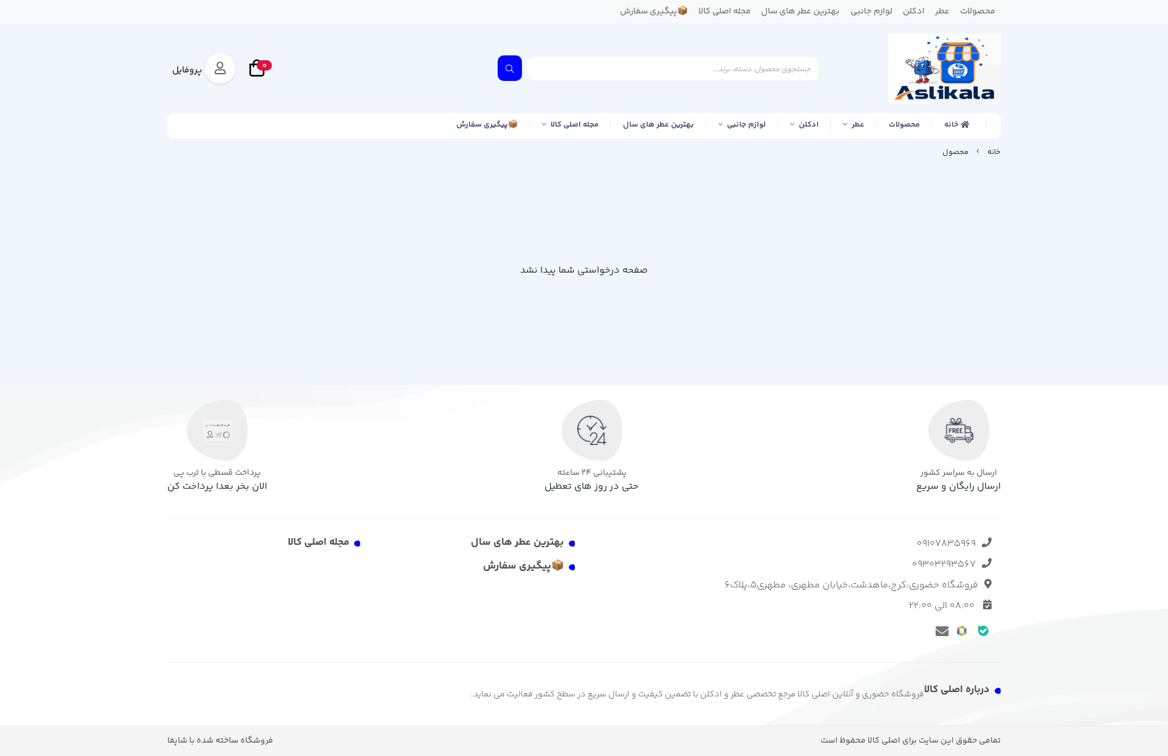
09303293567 (944, 564)
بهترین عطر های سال (658, 125)
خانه (952, 125)
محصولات (904, 125)
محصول (955, 152)
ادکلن (809, 125)
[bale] (983, 630)
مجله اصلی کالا (575, 125)
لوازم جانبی (746, 125)
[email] (940, 630)
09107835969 (946, 543)
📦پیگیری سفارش (487, 125)
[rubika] (962, 630)
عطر (858, 125)
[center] (510, 68)
